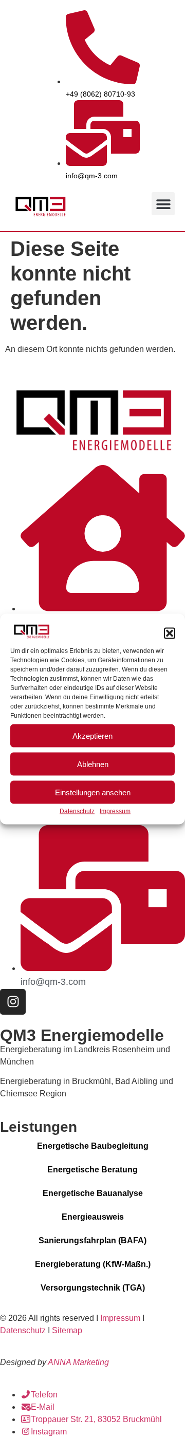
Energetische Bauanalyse (93, 1193)
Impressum (115, 811)
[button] (169, 633)
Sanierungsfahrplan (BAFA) (92, 1240)
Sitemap (67, 1330)
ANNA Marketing (78, 1362)
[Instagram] (13, 1002)
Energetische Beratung (92, 1169)
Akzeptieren (92, 735)
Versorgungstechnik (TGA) (93, 1287)
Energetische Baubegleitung (93, 1146)
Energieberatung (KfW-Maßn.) (93, 1264)
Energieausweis (93, 1216)
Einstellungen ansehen (93, 792)
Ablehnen (92, 763)
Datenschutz (77, 811)
